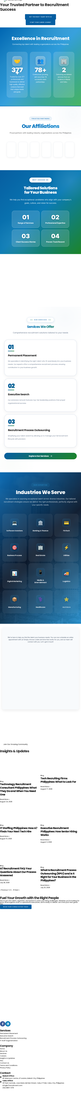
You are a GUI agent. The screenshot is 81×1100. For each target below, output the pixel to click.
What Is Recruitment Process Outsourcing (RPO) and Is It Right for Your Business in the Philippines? (58, 875)
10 (14, 890)
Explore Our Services (39, 456)
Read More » (5, 799)
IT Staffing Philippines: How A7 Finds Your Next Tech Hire (18, 829)
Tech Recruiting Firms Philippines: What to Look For (58, 780)
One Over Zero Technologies (66, 1094)
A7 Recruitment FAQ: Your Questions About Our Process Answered (18, 872)
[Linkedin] (8, 1023)
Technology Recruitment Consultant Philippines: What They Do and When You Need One (18, 789)
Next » (17, 890)
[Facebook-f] (2, 1023)
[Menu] (76, 7)
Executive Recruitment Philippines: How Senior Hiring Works (58, 831)
